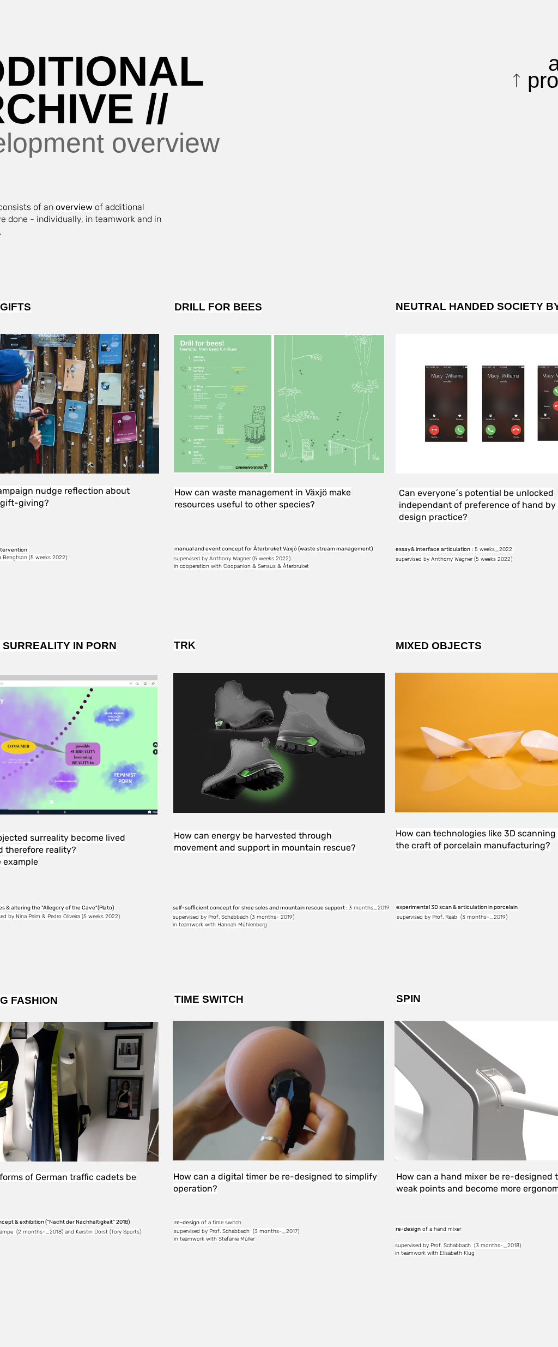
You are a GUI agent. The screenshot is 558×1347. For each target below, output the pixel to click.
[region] (90, 221)
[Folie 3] (51, 802)
